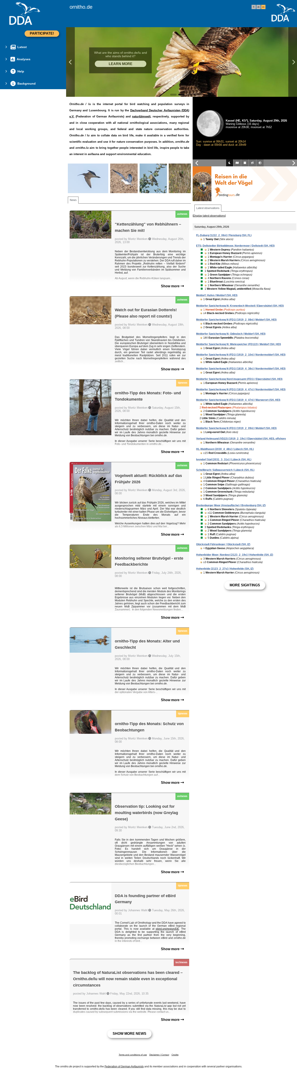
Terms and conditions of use (133, 1054)
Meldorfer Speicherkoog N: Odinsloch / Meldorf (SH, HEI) (230, 333)
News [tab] (73, 200)
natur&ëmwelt (141, 116)
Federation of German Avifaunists (124, 1066)
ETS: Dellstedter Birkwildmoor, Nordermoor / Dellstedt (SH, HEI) (235, 245)
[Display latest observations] (209, 215)
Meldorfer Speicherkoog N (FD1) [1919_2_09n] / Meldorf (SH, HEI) (236, 428)
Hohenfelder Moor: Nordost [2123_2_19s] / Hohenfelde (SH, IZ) (234, 554)
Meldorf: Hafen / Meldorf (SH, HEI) (216, 295)
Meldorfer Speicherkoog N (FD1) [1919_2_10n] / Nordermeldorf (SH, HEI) (240, 354)
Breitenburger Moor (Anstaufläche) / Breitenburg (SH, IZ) (231, 505)
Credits (175, 1054)
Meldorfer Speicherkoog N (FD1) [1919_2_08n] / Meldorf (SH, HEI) (236, 319)
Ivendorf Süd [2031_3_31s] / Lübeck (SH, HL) (223, 459)
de (258, 7)
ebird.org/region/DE (167, 928)
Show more (170, 286)
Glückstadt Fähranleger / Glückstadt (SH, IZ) (223, 544)
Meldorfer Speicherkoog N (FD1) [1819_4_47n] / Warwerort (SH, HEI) (238, 399)
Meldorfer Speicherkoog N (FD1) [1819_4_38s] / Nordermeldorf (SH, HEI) (240, 368)
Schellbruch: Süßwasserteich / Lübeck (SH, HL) (225, 469)
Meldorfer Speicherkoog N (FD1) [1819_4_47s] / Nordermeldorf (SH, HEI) (240, 389)
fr (253, 7)
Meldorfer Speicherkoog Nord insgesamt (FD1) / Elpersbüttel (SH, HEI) (239, 379)
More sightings (245, 585)
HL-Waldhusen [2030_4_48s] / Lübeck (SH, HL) (225, 449)
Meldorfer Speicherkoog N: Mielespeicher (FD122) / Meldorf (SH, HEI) (238, 344)
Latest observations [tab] (207, 208)
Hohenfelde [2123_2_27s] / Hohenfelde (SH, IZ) (225, 568)
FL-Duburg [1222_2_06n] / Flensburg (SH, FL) (224, 235)
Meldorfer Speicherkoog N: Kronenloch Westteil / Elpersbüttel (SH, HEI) (240, 305)
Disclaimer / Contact (159, 1054)
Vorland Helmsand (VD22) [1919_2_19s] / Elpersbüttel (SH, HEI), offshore (241, 438)
